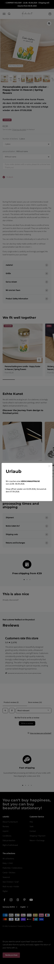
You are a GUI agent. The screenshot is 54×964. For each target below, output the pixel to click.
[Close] (49, 466)
